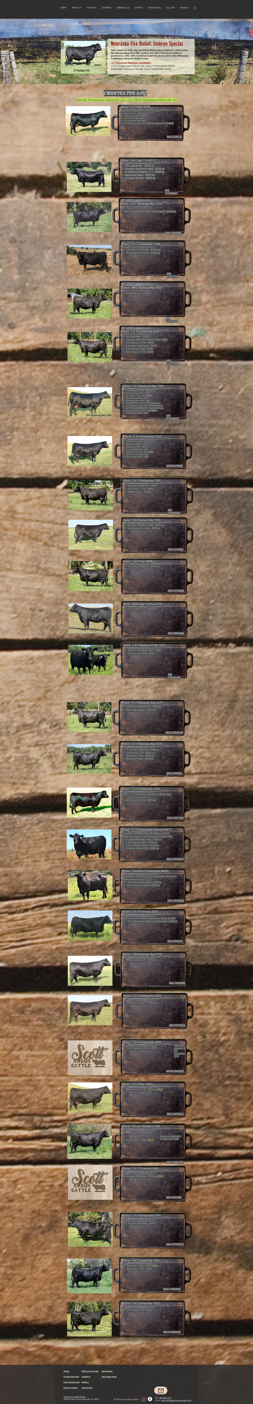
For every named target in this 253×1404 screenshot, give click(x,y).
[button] (91, 8)
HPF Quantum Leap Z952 (134, 123)
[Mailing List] (160, 1390)
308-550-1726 (165, 1398)
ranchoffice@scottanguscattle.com (176, 1400)
